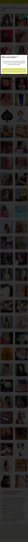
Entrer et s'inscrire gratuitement (14, 70)
